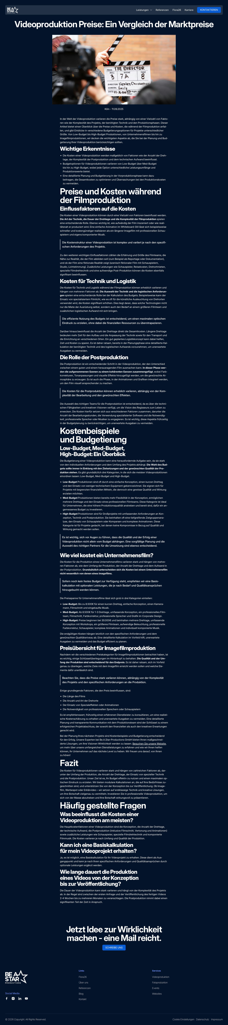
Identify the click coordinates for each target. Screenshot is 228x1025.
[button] (144, 10)
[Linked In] (19, 998)
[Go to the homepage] (16, 977)
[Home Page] (13, 10)
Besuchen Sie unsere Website (149, 743)
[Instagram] (13, 998)
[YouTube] (26, 998)
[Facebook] (6, 998)
